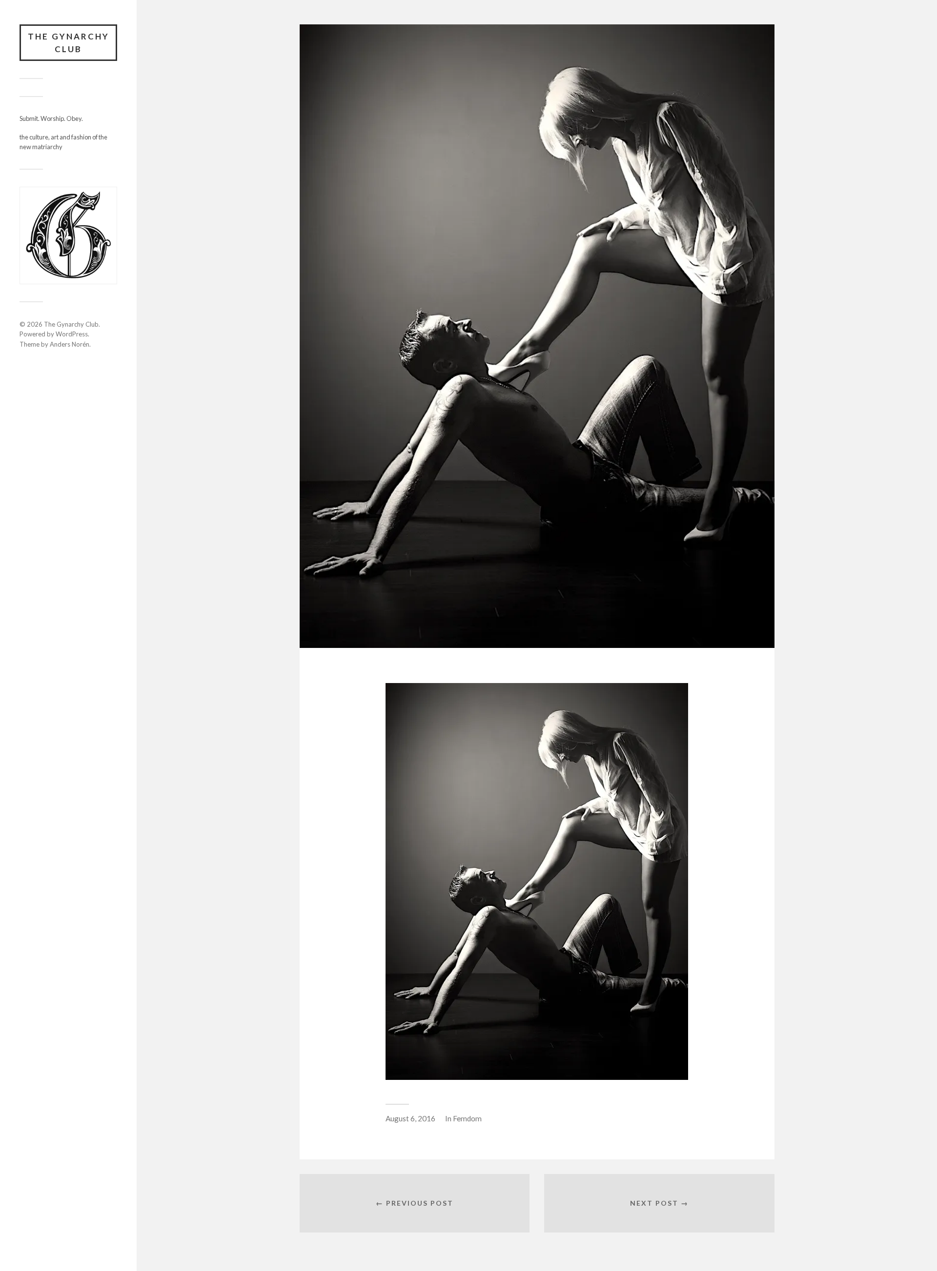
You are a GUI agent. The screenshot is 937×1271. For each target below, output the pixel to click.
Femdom (467, 1118)
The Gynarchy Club (68, 42)
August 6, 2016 (410, 1118)
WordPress (72, 334)
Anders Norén (69, 344)
